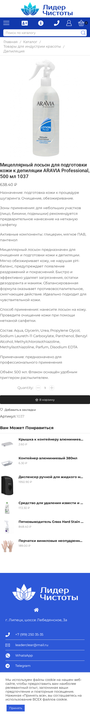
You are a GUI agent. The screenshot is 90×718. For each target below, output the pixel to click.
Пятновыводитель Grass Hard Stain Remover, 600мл (52, 522)
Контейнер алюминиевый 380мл (48, 458)
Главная (10, 42)
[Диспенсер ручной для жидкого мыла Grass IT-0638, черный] (7, 485)
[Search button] (83, 32)
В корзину (47, 399)
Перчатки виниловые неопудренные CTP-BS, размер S (52, 541)
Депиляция (14, 51)
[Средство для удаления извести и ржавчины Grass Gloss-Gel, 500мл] (7, 508)
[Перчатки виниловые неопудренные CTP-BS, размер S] (7, 546)
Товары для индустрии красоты (32, 46)
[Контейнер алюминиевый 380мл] (7, 463)
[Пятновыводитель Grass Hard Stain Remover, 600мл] (7, 527)
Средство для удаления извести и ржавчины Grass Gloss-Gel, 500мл (52, 503)
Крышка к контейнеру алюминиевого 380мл (52, 439)
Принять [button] (15, 708)
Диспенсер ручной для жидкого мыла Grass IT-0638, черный (52, 477)
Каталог (30, 42)
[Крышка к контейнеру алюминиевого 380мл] (7, 444)
